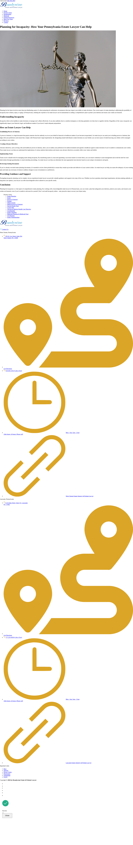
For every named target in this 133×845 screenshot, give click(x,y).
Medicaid (6, 16)
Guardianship (11, 211)
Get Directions (8, 368)
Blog (5, 769)
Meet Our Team (8, 19)
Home (5, 11)
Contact (6, 22)
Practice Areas (8, 12)
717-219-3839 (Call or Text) (14, 637)
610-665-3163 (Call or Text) (14, 371)
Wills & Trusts (11, 203)
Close (7, 815)
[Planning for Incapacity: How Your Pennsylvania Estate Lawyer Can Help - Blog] (11, 8)
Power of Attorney (12, 199)
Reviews (6, 21)
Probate (9, 201)
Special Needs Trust (13, 206)
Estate (9, 198)
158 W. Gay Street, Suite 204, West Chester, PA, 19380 (13, 237)
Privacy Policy (8, 772)
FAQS (5, 777)
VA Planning (11, 215)
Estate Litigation (12, 212)
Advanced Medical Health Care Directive (19, 209)
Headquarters (7, 14)
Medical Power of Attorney (15, 204)
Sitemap (6, 770)
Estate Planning (11, 196)
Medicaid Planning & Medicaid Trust (17, 214)
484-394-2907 (11, 1)
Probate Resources (9, 17)
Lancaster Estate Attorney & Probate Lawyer (78, 763)
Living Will (10, 207)
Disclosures (7, 774)
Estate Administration (13, 217)
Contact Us (5, 229)
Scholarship (7, 775)
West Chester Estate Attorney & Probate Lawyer (79, 496)
